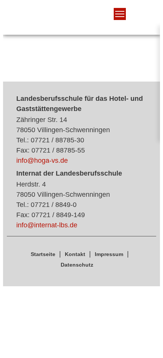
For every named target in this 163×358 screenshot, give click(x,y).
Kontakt (75, 254)
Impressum (109, 254)
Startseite (43, 254)
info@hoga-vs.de (42, 160)
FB (89, 20)
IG (75, 20)
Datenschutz (77, 265)
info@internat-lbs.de (46, 225)
